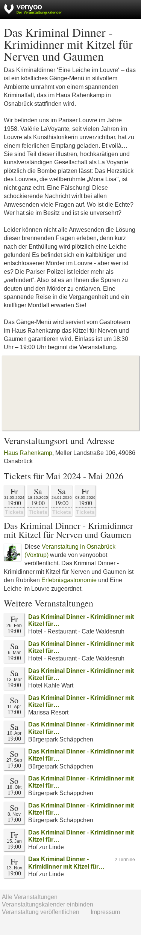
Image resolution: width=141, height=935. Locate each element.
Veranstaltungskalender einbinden (47, 904)
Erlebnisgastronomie (69, 580)
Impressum (105, 912)
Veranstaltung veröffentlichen (40, 912)
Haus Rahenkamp (28, 453)
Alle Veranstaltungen (30, 897)
